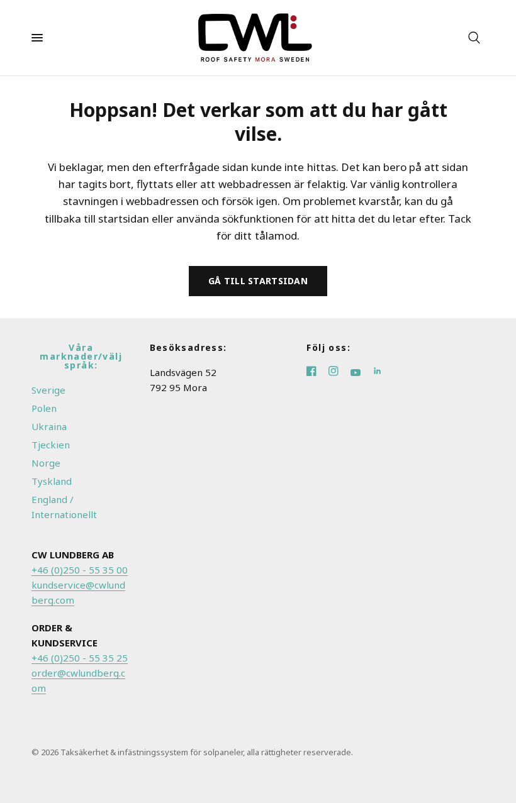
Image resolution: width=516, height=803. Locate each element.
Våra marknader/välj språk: (81, 356)
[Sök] (474, 37)
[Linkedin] (382, 372)
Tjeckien (50, 444)
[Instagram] (339, 372)
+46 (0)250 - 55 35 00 (79, 569)
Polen (44, 408)
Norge (45, 463)
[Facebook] (317, 372)
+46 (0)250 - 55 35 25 (79, 657)
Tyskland (51, 481)
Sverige (48, 390)
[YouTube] (362, 372)
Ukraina (49, 426)
